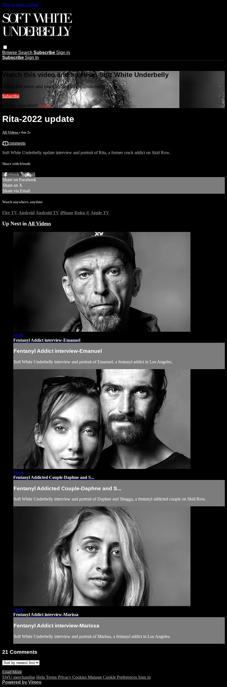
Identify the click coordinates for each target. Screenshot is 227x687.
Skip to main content (20, 4)
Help (41, 677)
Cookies (80, 677)
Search (25, 52)
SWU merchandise (18, 677)
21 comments (13, 143)
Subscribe (10, 96)
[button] (5, 47)
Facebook (11, 174)
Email (30, 174)
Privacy (65, 677)
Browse (10, 52)
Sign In (32, 57)
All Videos (10, 132)
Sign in (63, 52)
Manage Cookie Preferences (113, 677)
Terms (52, 677)
